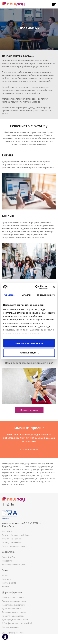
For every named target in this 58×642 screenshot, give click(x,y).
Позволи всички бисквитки (29, 343)
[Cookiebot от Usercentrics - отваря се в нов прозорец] (36, 287)
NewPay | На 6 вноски (12, 542)
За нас (5, 575)
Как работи (7, 531)
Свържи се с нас (29, 410)
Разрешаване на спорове (14, 612)
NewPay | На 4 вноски (12, 539)
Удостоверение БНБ (11, 608)
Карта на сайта (9, 583)
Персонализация (27, 352)
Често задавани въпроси (13, 546)
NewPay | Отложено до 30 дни (16, 535)
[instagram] (8, 504)
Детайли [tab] (26, 295)
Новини (5, 586)
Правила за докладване (13, 616)
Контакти (6, 579)
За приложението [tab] (46, 295)
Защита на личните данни (14, 601)
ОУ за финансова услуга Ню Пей (17, 623)
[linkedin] (12, 504)
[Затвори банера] (54, 287)
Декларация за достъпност (15, 620)
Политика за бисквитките (13, 605)
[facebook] (4, 504)
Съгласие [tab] (9, 295)
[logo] (13, 4)
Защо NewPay (8, 557)
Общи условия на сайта (13, 597)
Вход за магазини (10, 627)
